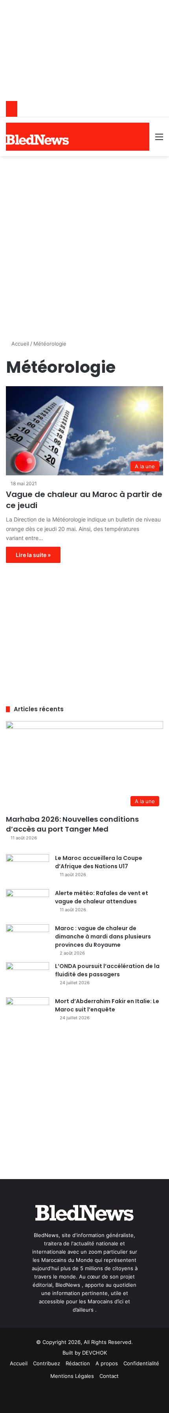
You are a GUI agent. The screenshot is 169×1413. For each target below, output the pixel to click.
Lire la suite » (33, 554)
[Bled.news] (37, 140)
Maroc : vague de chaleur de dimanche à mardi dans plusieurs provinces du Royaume (103, 936)
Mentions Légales (72, 1376)
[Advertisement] (84, 245)
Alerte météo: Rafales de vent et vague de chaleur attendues (101, 897)
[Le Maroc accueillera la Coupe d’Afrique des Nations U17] (27, 869)
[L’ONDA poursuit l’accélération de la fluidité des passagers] (27, 977)
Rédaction (78, 1363)
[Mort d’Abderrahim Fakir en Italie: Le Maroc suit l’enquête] (27, 1012)
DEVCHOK (94, 1352)
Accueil (19, 343)
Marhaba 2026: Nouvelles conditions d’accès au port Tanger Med (72, 824)
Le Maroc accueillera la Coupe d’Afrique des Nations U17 (98, 862)
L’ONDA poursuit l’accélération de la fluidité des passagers (107, 970)
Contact (109, 1376)
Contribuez (46, 1363)
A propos (107, 1363)
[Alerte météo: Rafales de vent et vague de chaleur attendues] (27, 904)
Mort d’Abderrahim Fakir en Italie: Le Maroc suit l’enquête (107, 1005)
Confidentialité (141, 1363)
